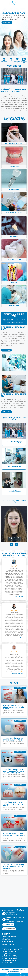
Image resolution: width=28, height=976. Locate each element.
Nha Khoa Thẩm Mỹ (17, 62)
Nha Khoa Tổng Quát (24, 62)
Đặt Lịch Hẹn (4, 61)
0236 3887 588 (10, 929)
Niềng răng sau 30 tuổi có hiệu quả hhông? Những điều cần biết (13, 707)
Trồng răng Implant (14, 189)
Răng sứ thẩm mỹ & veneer (14, 212)
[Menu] (24, 3)
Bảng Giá (10, 61)
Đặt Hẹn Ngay (8, 924)
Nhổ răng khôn (14, 236)
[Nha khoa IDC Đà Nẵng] (13, 3)
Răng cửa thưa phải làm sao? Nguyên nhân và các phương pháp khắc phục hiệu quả (14, 771)
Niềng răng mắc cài (14, 166)
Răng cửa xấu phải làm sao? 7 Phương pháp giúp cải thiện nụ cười (14, 804)
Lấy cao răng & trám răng (14, 259)
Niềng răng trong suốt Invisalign (14, 143)
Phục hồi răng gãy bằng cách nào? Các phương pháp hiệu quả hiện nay (14, 866)
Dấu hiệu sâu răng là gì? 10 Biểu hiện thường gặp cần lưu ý (14, 835)
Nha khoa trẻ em (14, 305)
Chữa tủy (14, 282)
